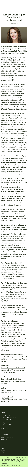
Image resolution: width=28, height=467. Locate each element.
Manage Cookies (15, 465)
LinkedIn (3, 450)
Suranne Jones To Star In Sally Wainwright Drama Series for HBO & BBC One (13, 381)
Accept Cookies (5, 465)
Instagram (3, 452)
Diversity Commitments (7, 437)
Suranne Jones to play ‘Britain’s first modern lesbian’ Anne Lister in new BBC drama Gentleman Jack (13, 370)
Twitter (3, 448)
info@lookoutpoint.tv (6, 424)
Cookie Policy (4, 439)
